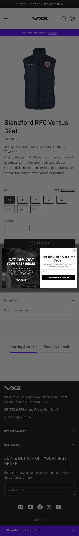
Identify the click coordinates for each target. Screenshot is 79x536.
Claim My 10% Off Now (58, 277)
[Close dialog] (74, 250)
